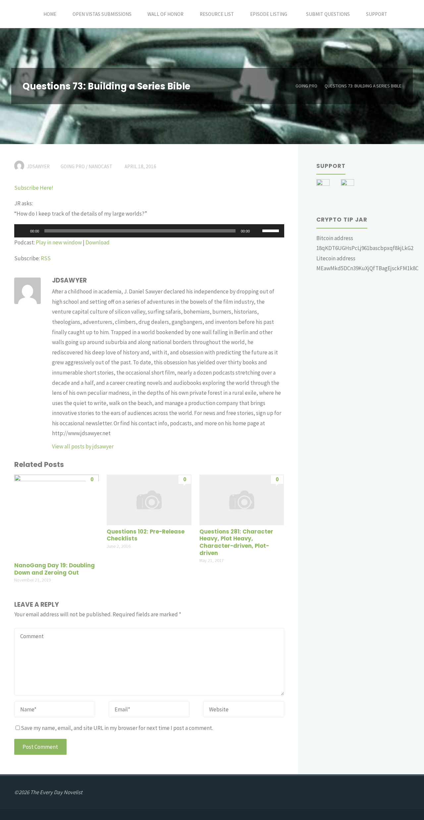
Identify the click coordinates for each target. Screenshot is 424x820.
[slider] (271, 230)
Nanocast (100, 166)
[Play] (23, 231)
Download (97, 242)
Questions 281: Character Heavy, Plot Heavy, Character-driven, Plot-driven (236, 542)
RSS (46, 258)
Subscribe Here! (33, 187)
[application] (149, 230)
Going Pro (306, 86)
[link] (403, 14)
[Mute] (257, 231)
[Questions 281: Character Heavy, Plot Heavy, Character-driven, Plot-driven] (241, 499)
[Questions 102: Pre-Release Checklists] (149, 499)
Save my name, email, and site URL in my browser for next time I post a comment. (117, 728)
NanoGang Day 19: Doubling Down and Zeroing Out (54, 569)
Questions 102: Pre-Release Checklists (146, 535)
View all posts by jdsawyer (83, 446)
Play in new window (59, 242)
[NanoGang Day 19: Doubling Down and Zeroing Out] (56, 516)
